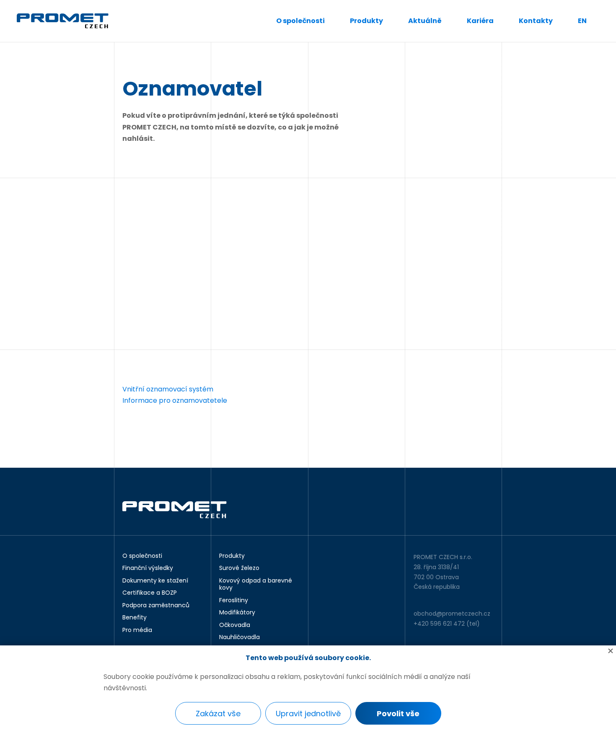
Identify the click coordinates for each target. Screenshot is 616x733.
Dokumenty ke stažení (155, 581)
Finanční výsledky (147, 568)
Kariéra (480, 21)
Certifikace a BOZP (149, 593)
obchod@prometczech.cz (452, 613)
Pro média (137, 630)
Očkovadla (234, 625)
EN (582, 21)
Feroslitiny (233, 600)
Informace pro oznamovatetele (174, 400)
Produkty (366, 21)
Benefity (134, 618)
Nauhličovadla (239, 637)
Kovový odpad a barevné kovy (255, 584)
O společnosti (300, 21)
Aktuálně (425, 21)
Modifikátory (237, 612)
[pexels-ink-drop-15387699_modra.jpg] (259, 263)
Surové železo (239, 568)
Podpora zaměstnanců (155, 605)
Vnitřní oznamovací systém (168, 389)
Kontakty (536, 21)
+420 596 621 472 (439, 623)
